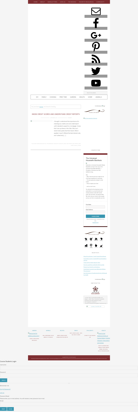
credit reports (75, 143)
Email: (2, 401)
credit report (69, 143)
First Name (88, 204)
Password (3, 372)
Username (3, 365)
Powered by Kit (95, 222)
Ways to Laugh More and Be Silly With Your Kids (94, 264)
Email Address (89, 209)
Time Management (50, 143)
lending (79, 145)
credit (65, 143)
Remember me (4, 386)
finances (75, 145)
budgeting (61, 143)
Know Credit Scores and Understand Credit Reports (56, 114)
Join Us (2, 393)
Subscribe (95, 216)
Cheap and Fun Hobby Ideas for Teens (92, 262)
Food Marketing (97, 279)
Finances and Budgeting (41, 143)
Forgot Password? (5, 389)
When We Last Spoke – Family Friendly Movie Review (95, 256)
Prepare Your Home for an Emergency (92, 267)
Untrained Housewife (47, 10)
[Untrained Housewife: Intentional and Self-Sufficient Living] (95, 294)
